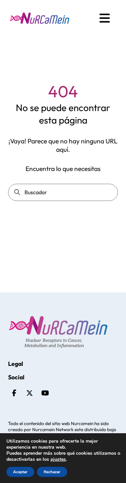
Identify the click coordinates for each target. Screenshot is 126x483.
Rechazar (52, 472)
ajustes (58, 459)
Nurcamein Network (53, 429)
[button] (105, 18)
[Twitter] (30, 393)
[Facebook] (14, 393)
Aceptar (20, 472)
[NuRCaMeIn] (39, 18)
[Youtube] (45, 393)
